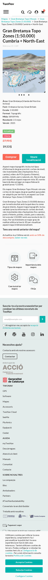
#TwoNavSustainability (13, 501)
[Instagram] (33, 334)
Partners (7, 495)
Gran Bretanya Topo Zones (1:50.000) (22, 20)
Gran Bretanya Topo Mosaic (24, 19)
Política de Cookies (22, 555)
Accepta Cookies (24, 562)
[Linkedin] (42, 334)
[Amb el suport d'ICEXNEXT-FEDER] (24, 515)
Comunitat (7, 464)
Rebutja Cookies (24, 570)
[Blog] (14, 334)
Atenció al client (10, 453)
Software (7, 396)
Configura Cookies (24, 576)
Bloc (5, 485)
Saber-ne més (21, 237)
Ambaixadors (9, 490)
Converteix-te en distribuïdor (16, 506)
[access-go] (29, 13)
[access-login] (36, 13)
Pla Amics (7, 422)
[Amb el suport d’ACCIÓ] (13, 373)
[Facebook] (5, 334)
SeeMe (6, 417)
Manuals (7, 459)
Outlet (6, 433)
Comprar (11, 156)
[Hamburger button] (6, 11)
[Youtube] (23, 334)
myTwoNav (8, 443)
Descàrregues (9, 448)
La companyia (9, 480)
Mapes (4, 19)
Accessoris (8, 406)
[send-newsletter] (42, 319)
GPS (5, 391)
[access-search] (23, 13)
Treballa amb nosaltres (13, 511)
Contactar (10, 356)
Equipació (7, 427)
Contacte (7, 469)
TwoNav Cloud (10, 412)
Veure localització (33, 158)
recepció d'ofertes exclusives (20, 326)
